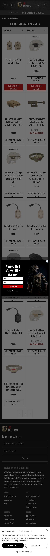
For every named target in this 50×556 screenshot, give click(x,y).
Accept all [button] (13, 545)
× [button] (47, 530)
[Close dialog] (47, 261)
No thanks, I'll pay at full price (13, 290)
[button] (25, 551)
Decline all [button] (36, 545)
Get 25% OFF (13, 286)
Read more (23, 540)
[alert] (25, 541)
